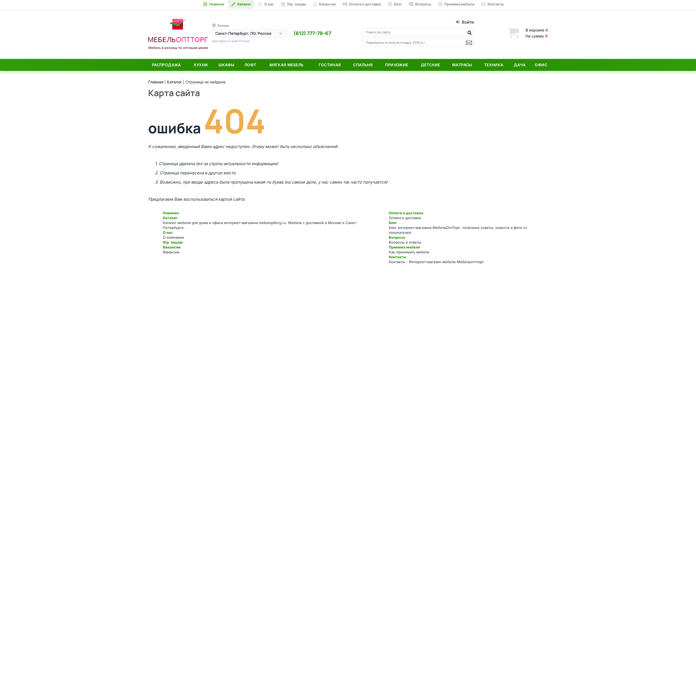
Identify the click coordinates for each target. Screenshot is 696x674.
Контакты (397, 257)
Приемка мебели (404, 247)
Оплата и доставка (406, 213)
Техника (494, 64)
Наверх (682, 659)
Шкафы (226, 64)
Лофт (250, 64)
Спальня (362, 64)
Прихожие (396, 64)
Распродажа (166, 64)
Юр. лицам (173, 242)
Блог (393, 223)
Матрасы (462, 64)
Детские (430, 64)
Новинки (171, 213)
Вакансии (172, 247)
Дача (520, 64)
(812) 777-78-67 (312, 33)
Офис (541, 64)
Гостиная (330, 64)
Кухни (201, 64)
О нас (168, 232)
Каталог (170, 218)
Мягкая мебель (286, 64)
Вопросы (397, 237)
